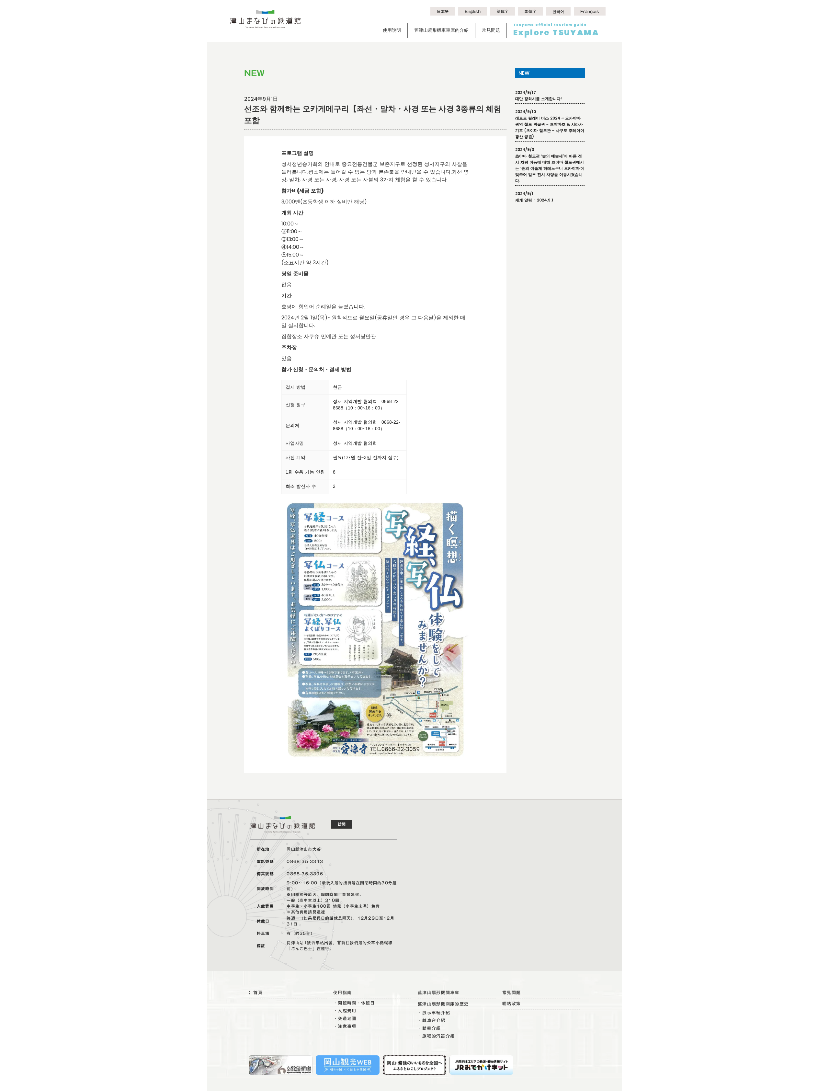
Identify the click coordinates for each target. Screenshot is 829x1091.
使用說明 (392, 30)
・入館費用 (345, 1011)
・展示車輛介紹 (434, 1013)
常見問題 (491, 30)
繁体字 (530, 11)
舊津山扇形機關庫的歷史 (443, 1004)
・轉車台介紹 (432, 1020)
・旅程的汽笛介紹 (436, 1036)
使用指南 (342, 992)
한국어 (558, 11)
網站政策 (511, 1003)
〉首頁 (256, 992)
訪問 (342, 824)
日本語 (443, 11)
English (473, 11)
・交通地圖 (345, 1019)
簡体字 (502, 11)
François (589, 11)
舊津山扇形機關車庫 (439, 992)
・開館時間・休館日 (354, 1003)
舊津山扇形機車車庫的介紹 (441, 30)
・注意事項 (345, 1026)
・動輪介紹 (429, 1028)
